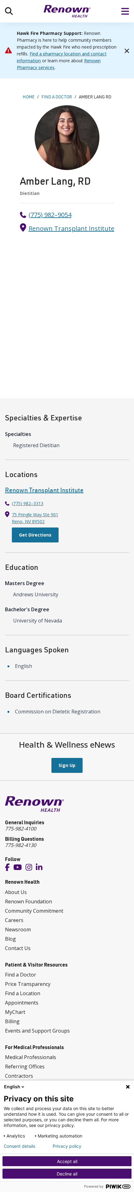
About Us (16, 892)
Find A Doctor (56, 97)
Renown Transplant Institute (71, 228)
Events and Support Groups (37, 1030)
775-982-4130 (20, 845)
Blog (10, 938)
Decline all (67, 1173)
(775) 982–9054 (50, 214)
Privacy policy (67, 1146)
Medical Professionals (30, 1057)
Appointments (21, 1002)
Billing (12, 1021)
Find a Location (22, 993)
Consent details (19, 1146)
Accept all (67, 1161)
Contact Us (18, 948)
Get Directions (35, 535)
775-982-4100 (20, 828)
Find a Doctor (20, 974)
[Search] (9, 11)
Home (29, 97)
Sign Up (67, 765)
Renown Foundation (28, 901)
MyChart (15, 1012)
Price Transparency (27, 984)
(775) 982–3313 (27, 503)
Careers (14, 920)
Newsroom (18, 929)
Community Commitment (34, 910)
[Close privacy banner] (128, 1087)
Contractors (19, 1075)
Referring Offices (25, 1066)
